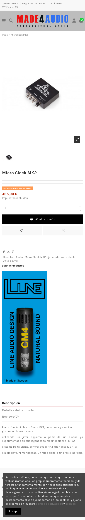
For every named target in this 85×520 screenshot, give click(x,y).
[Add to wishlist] (22, 230)
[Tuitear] (8, 251)
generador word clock (61, 257)
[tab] (42, 417)
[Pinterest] (13, 251)
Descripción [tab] (11, 403)
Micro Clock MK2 (35, 257)
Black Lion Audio (12, 257)
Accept (13, 511)
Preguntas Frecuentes (34, 3)
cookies (71, 503)
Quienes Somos (10, 3)
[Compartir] (4, 251)
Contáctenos (55, 3)
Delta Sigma (10, 260)
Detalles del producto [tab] (18, 410)
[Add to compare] (63, 230)
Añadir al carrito (45, 219)
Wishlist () (11, 7)
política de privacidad (49, 503)
